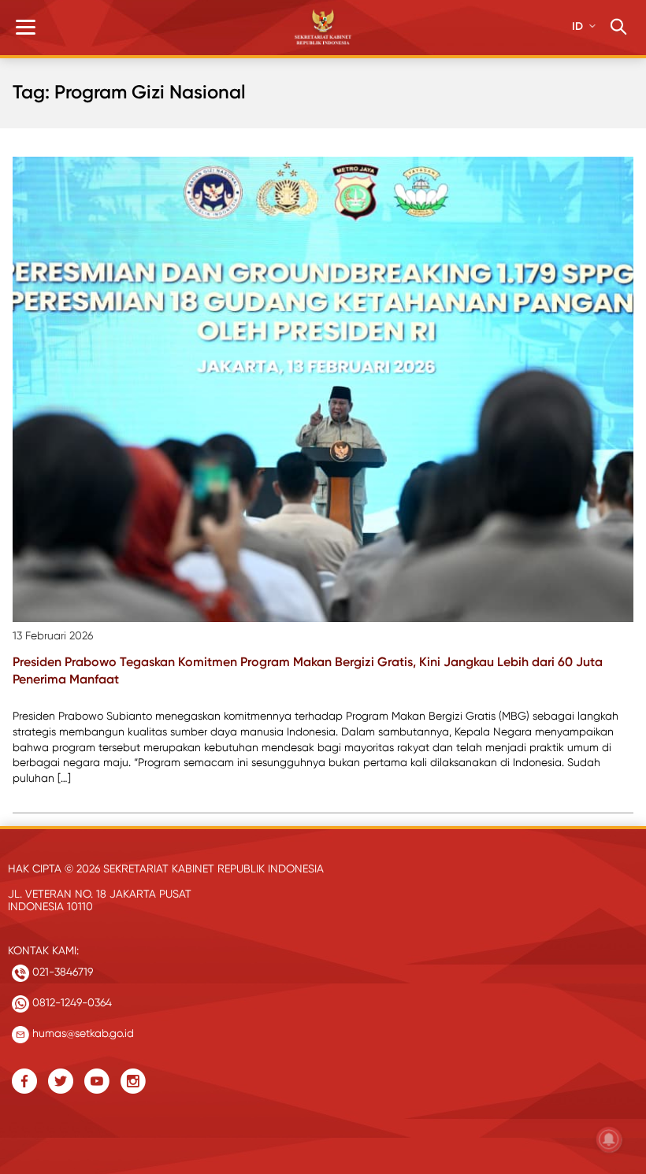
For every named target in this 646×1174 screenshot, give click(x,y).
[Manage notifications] (609, 1139)
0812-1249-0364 (70, 1002)
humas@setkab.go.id (81, 1033)
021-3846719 (61, 971)
